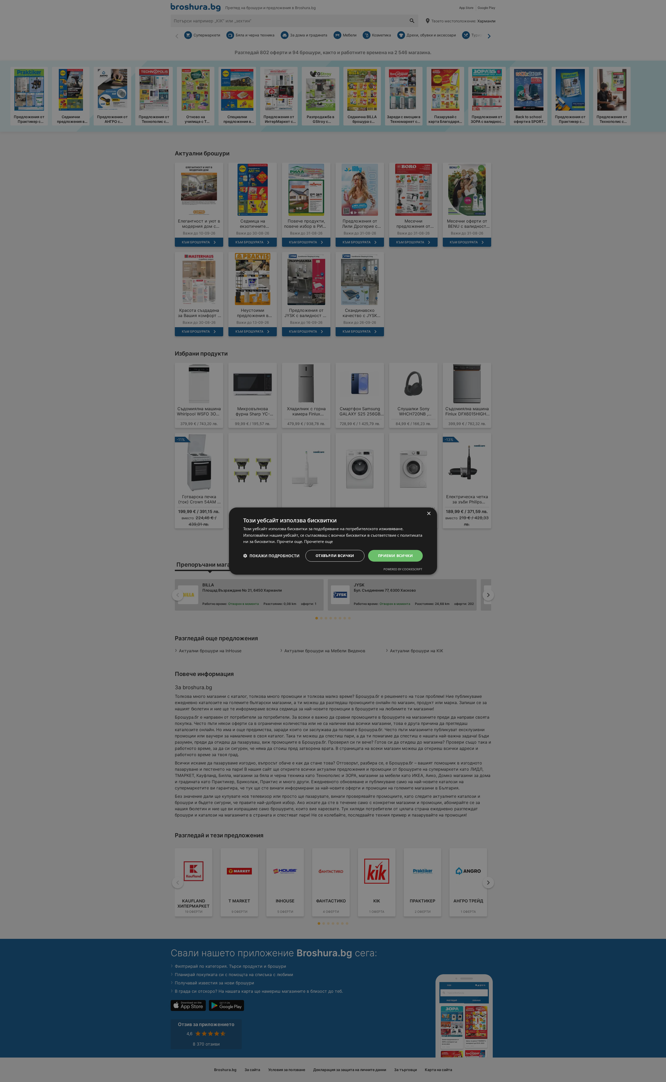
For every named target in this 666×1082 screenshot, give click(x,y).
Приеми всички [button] (395, 555)
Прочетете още (318, 541)
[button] (271, 556)
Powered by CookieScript (402, 569)
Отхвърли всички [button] (335, 555)
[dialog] (333, 540)
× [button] (429, 513)
